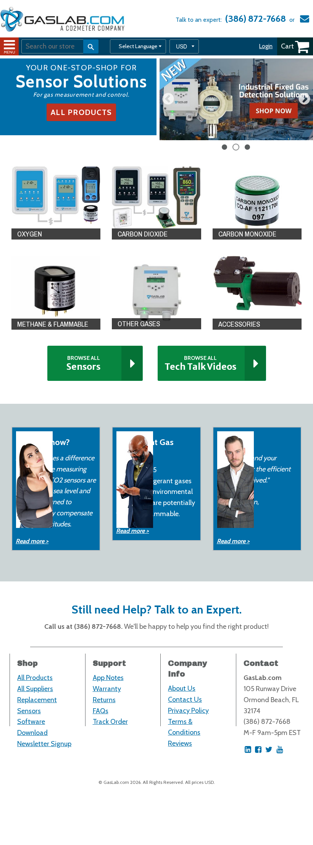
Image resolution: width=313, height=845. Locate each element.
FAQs (100, 711)
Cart (287, 46)
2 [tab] (236, 147)
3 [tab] (248, 147)
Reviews (180, 743)
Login (266, 46)
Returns (104, 700)
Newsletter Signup (44, 744)
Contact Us (185, 699)
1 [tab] (225, 147)
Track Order (110, 721)
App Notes (108, 677)
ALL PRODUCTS (81, 112)
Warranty (107, 689)
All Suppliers (35, 689)
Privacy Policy (188, 710)
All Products (35, 677)
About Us (181, 688)
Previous (168, 99)
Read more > (32, 541)
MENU (9, 52)
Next (304, 99)
